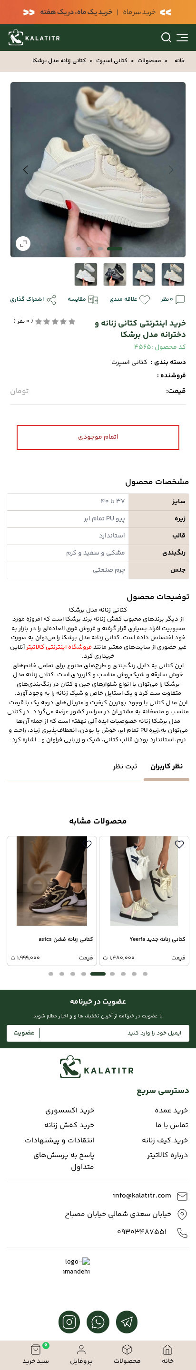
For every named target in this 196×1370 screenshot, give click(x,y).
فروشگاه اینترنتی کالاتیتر (59, 647)
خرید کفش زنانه (69, 1125)
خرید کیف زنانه (165, 1141)
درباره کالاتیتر (167, 1155)
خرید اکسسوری (69, 1111)
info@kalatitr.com (142, 1196)
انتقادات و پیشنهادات (59, 1141)
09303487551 (142, 1232)
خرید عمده (171, 1111)
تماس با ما (172, 1125)
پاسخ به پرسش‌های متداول (63, 1161)
